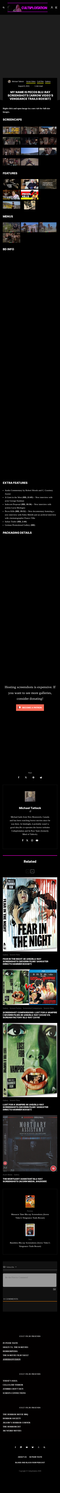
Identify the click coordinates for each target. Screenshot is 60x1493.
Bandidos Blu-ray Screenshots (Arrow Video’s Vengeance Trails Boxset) (30, 1242)
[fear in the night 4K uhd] (30, 914)
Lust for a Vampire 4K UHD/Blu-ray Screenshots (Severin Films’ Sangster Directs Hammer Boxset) (25, 1107)
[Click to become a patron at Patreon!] (30, 711)
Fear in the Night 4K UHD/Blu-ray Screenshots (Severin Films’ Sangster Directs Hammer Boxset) (25, 961)
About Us (22, 1457)
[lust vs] (30, 987)
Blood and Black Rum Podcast (30, 1463)
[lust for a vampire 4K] (30, 1060)
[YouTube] (27, 1447)
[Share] (18, 777)
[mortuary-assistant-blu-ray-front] (30, 1143)
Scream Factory (15, 1008)
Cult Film (40, 82)
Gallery (48, 82)
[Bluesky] (33, 1447)
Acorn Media (7, 1175)
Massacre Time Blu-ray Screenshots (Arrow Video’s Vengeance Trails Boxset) (30, 1214)
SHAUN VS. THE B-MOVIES (15, 1347)
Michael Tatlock (18, 82)
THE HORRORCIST (12, 1427)
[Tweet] (26, 777)
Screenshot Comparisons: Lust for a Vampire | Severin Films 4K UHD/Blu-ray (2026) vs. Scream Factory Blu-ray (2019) (30, 1015)
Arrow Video (31, 82)
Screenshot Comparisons (32, 1008)
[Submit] (41, 777)
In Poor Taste (35, 1457)
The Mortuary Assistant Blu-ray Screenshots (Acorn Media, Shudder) (25, 1180)
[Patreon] (21, 1447)
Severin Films (15, 955)
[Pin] (33, 777)
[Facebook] (15, 1447)
